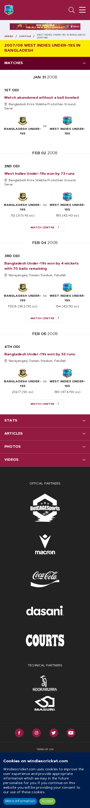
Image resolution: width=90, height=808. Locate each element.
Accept (47, 801)
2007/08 (25, 37)
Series (8, 37)
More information (20, 801)
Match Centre (43, 227)
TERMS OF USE (45, 750)
